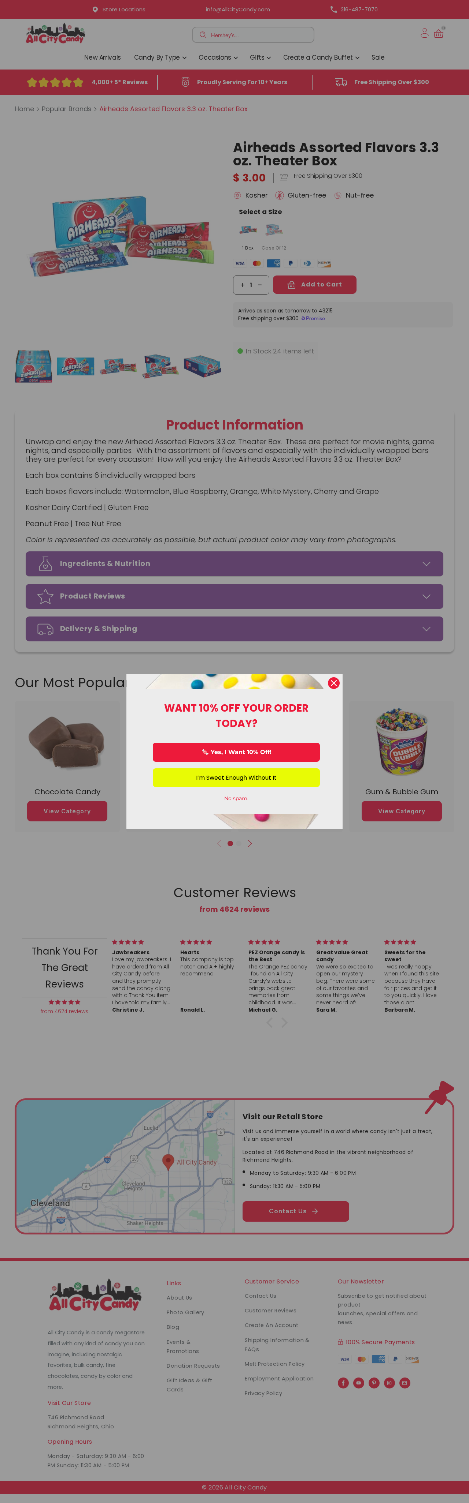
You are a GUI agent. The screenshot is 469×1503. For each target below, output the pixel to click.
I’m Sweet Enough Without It (236, 777)
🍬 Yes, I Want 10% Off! (237, 752)
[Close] (334, 683)
